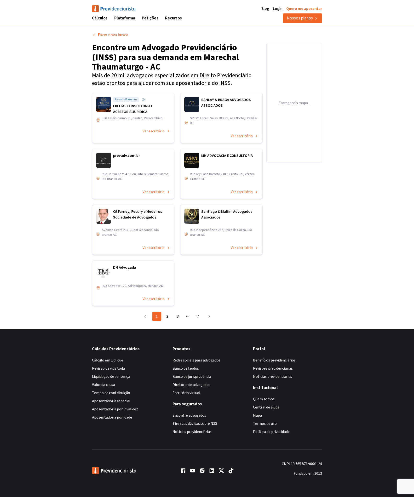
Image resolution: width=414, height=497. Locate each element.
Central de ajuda (266, 407)
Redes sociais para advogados (196, 360)
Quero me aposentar (304, 8)
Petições (150, 18)
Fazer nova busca (113, 35)
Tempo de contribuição (111, 393)
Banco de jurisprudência (191, 376)
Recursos (173, 18)
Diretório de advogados (191, 385)
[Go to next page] (209, 316)
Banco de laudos (185, 368)
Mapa (257, 415)
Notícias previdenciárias (192, 432)
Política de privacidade (271, 432)
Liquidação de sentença (111, 376)
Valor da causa (103, 385)
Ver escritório (154, 131)
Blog (265, 8)
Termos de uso (265, 423)
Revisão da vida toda (108, 368)
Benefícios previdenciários (274, 360)
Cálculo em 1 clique (107, 360)
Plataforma (124, 18)
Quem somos (264, 399)
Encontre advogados (189, 415)
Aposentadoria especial (111, 401)
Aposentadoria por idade (112, 417)
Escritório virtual (186, 393)
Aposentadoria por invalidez (115, 409)
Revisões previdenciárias (273, 368)
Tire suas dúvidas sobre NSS (194, 423)
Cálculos (100, 18)
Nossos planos (300, 18)
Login (277, 8)
